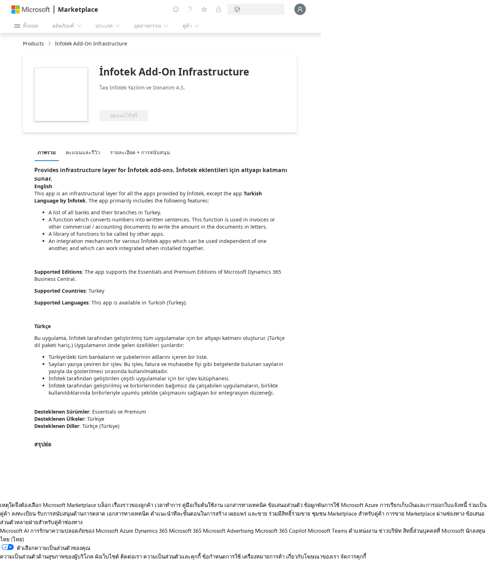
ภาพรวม (47, 152)
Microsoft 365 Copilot (281, 530)
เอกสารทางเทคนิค (245, 504)
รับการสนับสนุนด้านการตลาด (71, 513)
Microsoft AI (14, 530)
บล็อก (104, 504)
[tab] (48, 152)
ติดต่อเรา (131, 556)
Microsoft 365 (185, 530)
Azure (126, 530)
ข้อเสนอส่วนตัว (285, 504)
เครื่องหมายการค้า (263, 556)
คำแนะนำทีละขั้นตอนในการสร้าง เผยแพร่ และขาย (208, 513)
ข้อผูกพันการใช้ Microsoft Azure (342, 504)
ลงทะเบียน (23, 513)
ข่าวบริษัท (390, 530)
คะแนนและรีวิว (83, 152)
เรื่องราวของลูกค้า (132, 504)
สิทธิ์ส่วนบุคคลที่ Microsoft (433, 530)
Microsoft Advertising (228, 530)
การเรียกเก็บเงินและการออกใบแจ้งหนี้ (423, 504)
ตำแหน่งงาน (363, 530)
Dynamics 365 (151, 530)
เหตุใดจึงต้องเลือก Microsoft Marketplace (48, 504)
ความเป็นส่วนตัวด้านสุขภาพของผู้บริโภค (47, 556)
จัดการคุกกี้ (353, 556)
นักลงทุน (475, 530)
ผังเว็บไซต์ (107, 556)
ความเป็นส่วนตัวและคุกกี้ (172, 556)
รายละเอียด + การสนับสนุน (140, 152)
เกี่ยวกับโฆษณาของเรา (312, 556)
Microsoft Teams (327, 530)
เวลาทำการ (168, 504)
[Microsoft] (30, 9)
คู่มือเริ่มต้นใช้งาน (202, 504)
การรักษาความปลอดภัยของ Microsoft (74, 530)
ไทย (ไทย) (12, 539)
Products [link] (33, 43)
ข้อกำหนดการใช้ (221, 556)
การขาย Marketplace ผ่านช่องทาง (425, 513)
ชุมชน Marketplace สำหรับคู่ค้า (348, 513)
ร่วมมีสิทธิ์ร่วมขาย (289, 513)
